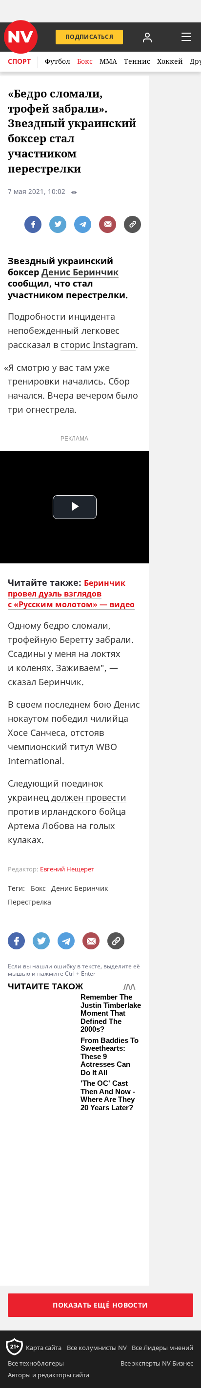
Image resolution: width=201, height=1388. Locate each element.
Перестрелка (29, 901)
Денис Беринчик (80, 272)
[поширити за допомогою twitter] (57, 224)
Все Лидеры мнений (162, 1200)
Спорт (19, 61)
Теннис (137, 61)
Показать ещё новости (100, 1157)
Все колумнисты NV (97, 1200)
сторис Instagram (98, 344)
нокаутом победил (48, 718)
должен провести (88, 797)
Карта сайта (43, 1200)
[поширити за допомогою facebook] (32, 224)
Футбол (57, 61)
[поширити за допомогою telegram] (82, 224)
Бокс (85, 61)
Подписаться (89, 37)
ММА (108, 61)
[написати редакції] (107, 224)
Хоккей (170, 61)
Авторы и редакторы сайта (48, 1227)
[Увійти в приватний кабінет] (147, 37)
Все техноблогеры (36, 1216)
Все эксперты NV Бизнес (157, 1216)
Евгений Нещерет (67, 869)
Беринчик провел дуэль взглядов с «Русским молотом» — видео (71, 594)
